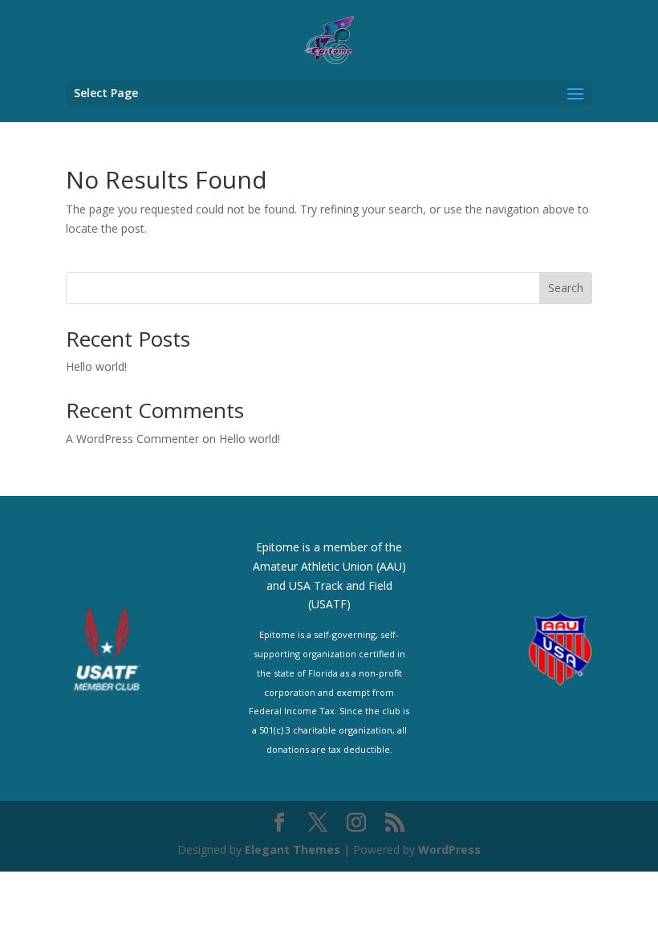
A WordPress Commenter (132, 438)
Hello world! (96, 366)
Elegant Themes (292, 849)
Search (565, 287)
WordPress (449, 849)
